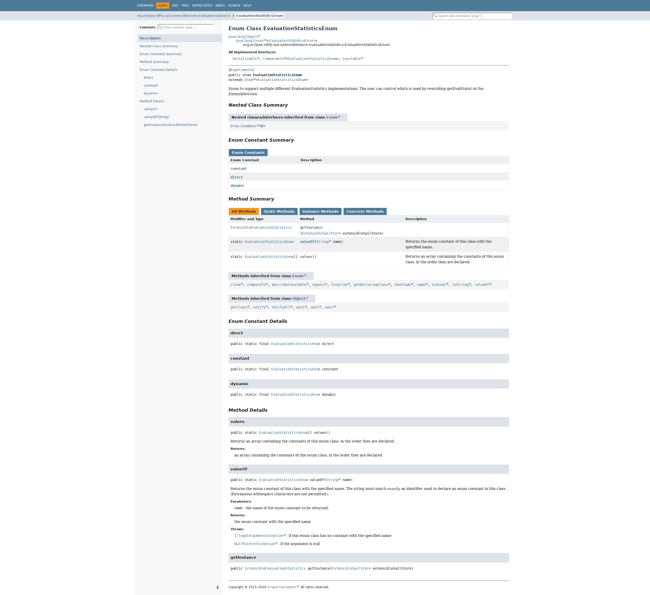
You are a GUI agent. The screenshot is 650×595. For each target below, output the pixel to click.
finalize (339, 285)
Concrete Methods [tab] (365, 211)
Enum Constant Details (158, 70)
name (421, 285)
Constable (352, 59)
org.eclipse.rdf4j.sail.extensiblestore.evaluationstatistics (184, 16)
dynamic (151, 93)
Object (298, 298)
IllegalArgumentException (258, 536)
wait (300, 307)
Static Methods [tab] (279, 211)
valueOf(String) (156, 117)
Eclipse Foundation (281, 587)
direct (148, 77)
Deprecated (202, 5)
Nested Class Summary (159, 46)
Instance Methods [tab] (320, 211)
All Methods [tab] (244, 211)
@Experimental (242, 70)
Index (220, 5)
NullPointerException (254, 544)
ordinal (439, 285)
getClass (239, 307)
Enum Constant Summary (161, 54)
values (306, 257)
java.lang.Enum (250, 41)
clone (236, 285)
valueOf (307, 242)
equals (319, 285)
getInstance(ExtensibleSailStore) (171, 125)
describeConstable (289, 285)
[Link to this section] (291, 105)
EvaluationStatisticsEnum (259, 16)
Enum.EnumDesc (244, 126)
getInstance (311, 227)
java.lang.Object (243, 37)
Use (175, 5)
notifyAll (281, 307)
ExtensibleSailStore (321, 233)
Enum (249, 80)
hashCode (403, 285)
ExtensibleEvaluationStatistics (261, 227)
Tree (185, 5)
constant (151, 85)
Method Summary (154, 62)
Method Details (152, 101)
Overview (145, 5)
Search (234, 5)
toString (460, 285)
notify (259, 307)
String (322, 242)
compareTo (256, 285)
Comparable (273, 59)
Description (150, 38)
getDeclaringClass (371, 285)
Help (247, 5)
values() (150, 109)
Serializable (244, 59)
